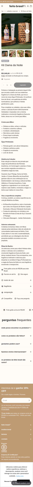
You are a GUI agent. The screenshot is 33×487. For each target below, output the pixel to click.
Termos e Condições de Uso (10, 407)
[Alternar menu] (2, 6)
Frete (3, 76)
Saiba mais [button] (20, 476)
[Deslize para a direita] (27, 31)
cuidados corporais (12, 11)
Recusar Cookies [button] (9, 481)
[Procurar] (25, 6)
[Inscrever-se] (29, 400)
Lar (2, 11)
